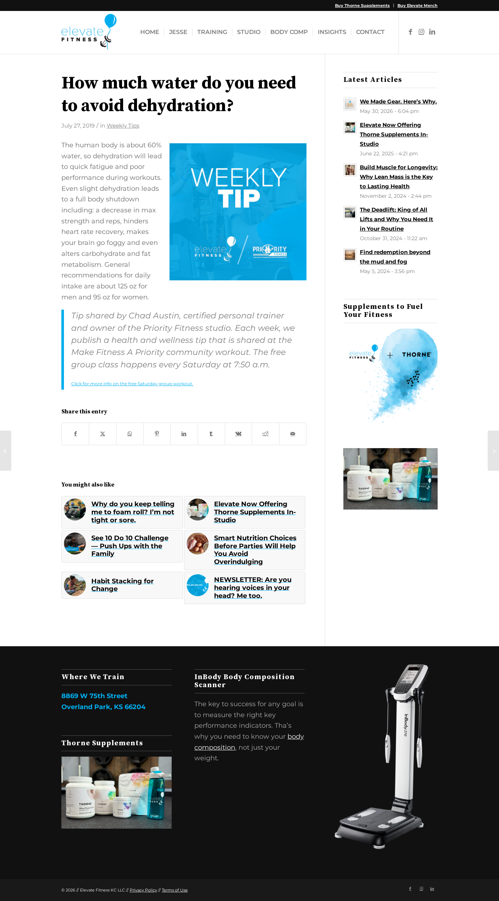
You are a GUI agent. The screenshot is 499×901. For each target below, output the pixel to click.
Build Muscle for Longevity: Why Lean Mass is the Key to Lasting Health (399, 177)
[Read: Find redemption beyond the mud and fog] (350, 254)
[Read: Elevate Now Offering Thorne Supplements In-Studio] (350, 127)
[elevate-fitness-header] (89, 32)
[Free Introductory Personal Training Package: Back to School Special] (493, 451)
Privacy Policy (143, 890)
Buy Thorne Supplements (362, 5)
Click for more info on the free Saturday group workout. (132, 383)
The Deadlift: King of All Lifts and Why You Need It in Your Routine (396, 219)
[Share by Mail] (292, 434)
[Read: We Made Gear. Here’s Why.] (350, 104)
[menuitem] (362, 5)
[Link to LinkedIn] (432, 31)
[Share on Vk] (238, 434)
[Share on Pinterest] (157, 434)
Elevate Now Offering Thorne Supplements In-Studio (394, 134)
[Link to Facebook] (410, 31)
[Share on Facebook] (75, 434)
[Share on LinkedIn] (184, 434)
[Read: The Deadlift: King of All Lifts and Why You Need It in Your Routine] (350, 212)
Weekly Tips (123, 125)
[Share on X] (102, 434)
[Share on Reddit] (265, 434)
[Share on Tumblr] (211, 434)
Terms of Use (175, 890)
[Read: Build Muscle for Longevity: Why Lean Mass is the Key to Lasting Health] (350, 170)
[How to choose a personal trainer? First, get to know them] (5, 451)
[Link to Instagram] (421, 31)
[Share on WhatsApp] (130, 434)
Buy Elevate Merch (417, 5)
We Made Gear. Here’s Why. (398, 101)
